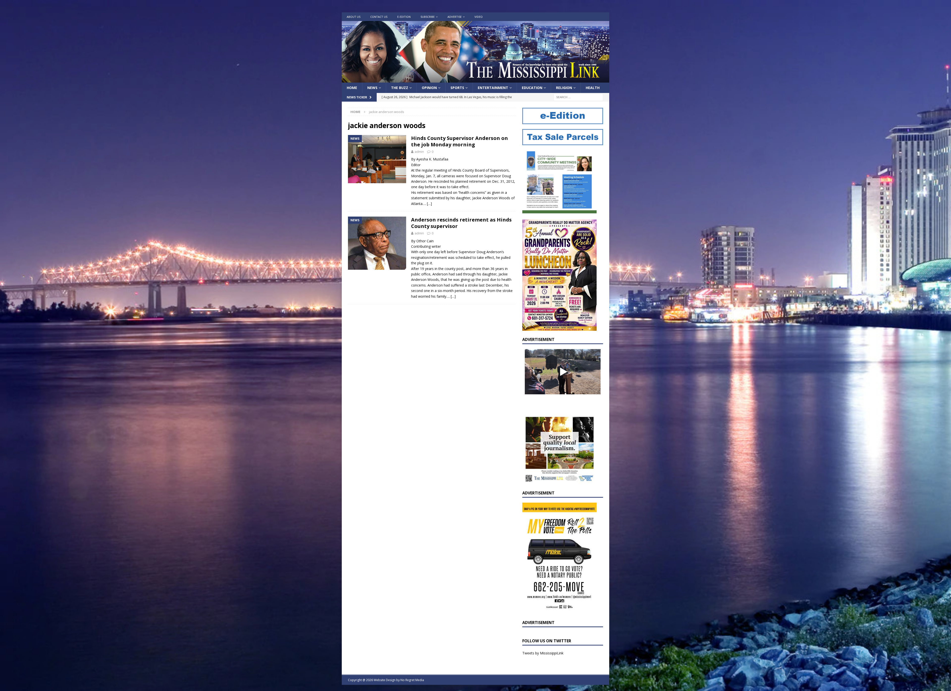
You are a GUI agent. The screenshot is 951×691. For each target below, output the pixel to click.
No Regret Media (412, 680)
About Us (353, 17)
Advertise (455, 17)
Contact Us (378, 17)
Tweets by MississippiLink (542, 653)
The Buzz (399, 87)
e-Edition (404, 17)
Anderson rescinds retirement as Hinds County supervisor (461, 222)
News (372, 87)
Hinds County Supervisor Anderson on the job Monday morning (459, 141)
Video (479, 17)
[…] (429, 203)
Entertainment (493, 87)
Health (593, 87)
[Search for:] (578, 97)
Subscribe (428, 17)
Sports (457, 87)
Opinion (429, 87)
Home (352, 87)
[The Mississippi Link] (475, 79)
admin (419, 151)
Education (532, 87)
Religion (564, 87)
